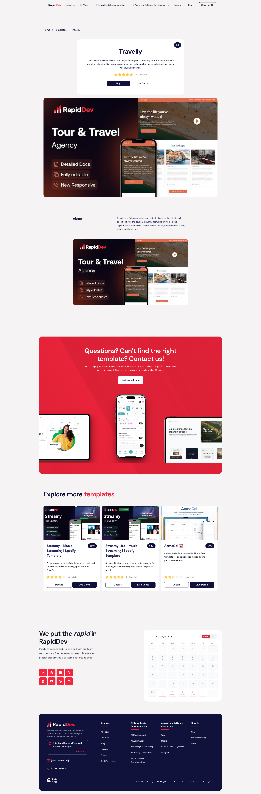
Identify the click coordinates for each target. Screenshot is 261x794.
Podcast (104, 755)
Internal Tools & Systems (172, 747)
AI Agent (165, 752)
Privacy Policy (208, 782)
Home (47, 29)
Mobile (164, 741)
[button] (85, 5)
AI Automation (137, 741)
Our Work (105, 738)
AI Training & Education (141, 752)
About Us (70, 5)
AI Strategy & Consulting (142, 747)
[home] (53, 5)
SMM (193, 743)
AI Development (138, 735)
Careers (104, 749)
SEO (193, 732)
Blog (190, 5)
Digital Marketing (198, 738)
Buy (118, 83)
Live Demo (143, 83)
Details (59, 584)
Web (163, 735)
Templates (61, 29)
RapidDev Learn (108, 761)
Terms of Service (189, 782)
